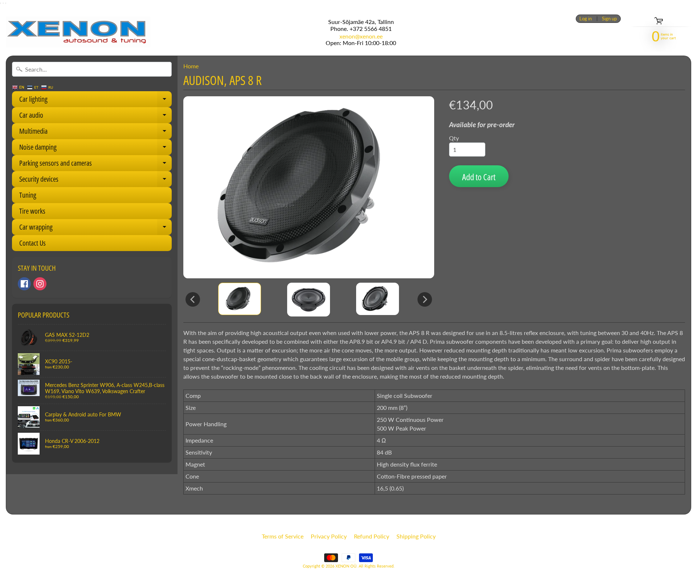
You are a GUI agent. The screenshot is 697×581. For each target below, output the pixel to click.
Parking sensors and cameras (95, 164)
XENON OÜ (345, 566)
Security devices (95, 180)
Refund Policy (371, 536)
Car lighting (95, 100)
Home (191, 65)
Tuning (27, 195)
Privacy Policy (329, 536)
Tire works (32, 211)
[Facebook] (24, 283)
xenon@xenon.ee (361, 36)
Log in (585, 18)
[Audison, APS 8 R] (239, 299)
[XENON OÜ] (78, 32)
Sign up (609, 18)
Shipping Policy (416, 536)
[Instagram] (39, 283)
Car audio (95, 116)
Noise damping (95, 148)
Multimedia (95, 132)
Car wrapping (95, 228)
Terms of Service (282, 536)
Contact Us (32, 243)
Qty (454, 137)
